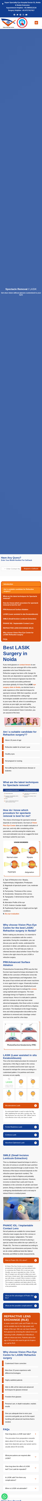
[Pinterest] (20, 14)
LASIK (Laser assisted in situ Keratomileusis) (20, 614)
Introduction (8, 584)
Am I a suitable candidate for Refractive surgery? (19, 590)
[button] (36, 22)
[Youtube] (26, 14)
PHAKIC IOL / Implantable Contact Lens (18, 623)
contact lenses (25, 665)
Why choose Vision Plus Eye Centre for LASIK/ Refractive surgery (18, 633)
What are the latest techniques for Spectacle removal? (20, 597)
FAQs (5, 639)
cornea (33, 989)
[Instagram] (23, 14)
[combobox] (3, 569)
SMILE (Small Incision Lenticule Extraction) (19, 619)
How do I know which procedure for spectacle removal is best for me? (20, 604)
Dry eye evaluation (12, 914)
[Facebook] (14, 14)
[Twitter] (17, 14)
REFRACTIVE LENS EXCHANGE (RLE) (18, 628)
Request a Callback (31, 569)
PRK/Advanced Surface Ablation (15, 609)
